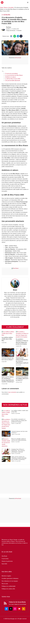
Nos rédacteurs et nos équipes (10, 581)
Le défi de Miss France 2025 (12, 78)
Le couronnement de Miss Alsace (14, 75)
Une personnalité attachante (12, 80)
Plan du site (5, 583)
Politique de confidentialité (8, 586)
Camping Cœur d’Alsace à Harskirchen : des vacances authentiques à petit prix (18, 451)
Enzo (9, 27)
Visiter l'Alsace (4, 7)
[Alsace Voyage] (2, 2)
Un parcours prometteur (11, 73)
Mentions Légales (6, 576)
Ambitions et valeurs (10, 77)
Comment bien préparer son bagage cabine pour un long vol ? (22, 378)
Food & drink (5, 558)
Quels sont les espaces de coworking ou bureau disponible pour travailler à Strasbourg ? (18, 458)
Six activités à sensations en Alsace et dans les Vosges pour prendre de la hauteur (19, 420)
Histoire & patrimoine (7, 561)
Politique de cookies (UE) (8, 588)
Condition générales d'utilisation (10, 578)
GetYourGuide (18, 57)
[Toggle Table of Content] (3, 71)
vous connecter (12, 392)
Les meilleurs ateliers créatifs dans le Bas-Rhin (7, 339)
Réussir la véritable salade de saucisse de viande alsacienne (18, 439)
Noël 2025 (4, 563)
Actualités (11, 7)
